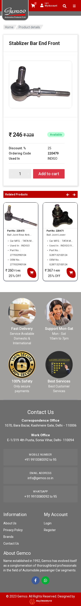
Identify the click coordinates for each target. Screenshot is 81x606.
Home (9, 27)
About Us (9, 523)
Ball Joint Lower (56, 234)
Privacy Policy (13, 530)
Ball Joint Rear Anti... (19, 234)
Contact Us (11, 543)
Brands (8, 537)
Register (50, 530)
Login (48, 523)
